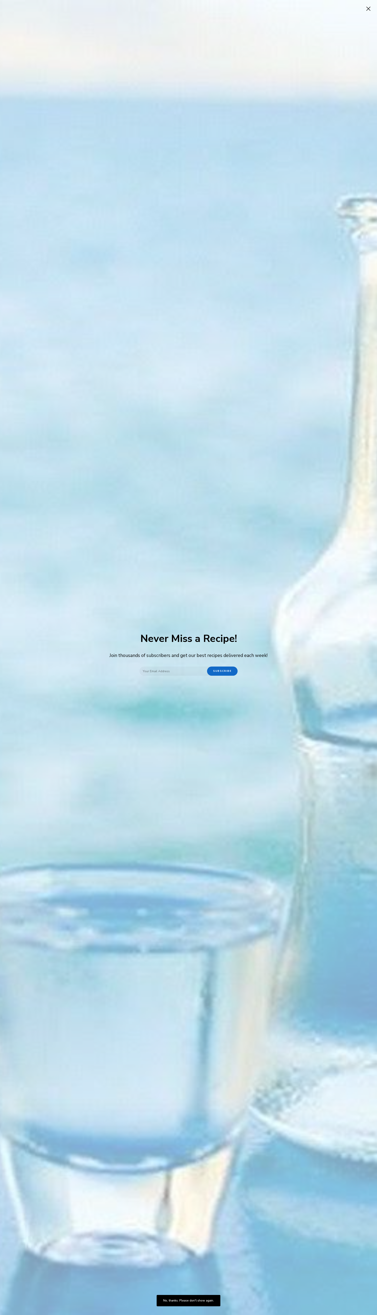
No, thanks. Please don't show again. (188, 1300)
